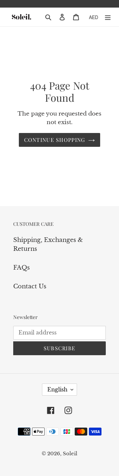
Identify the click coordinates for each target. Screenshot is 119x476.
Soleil (70, 453)
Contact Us (29, 286)
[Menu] (108, 17)
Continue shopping (54, 139)
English (57, 389)
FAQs (21, 267)
